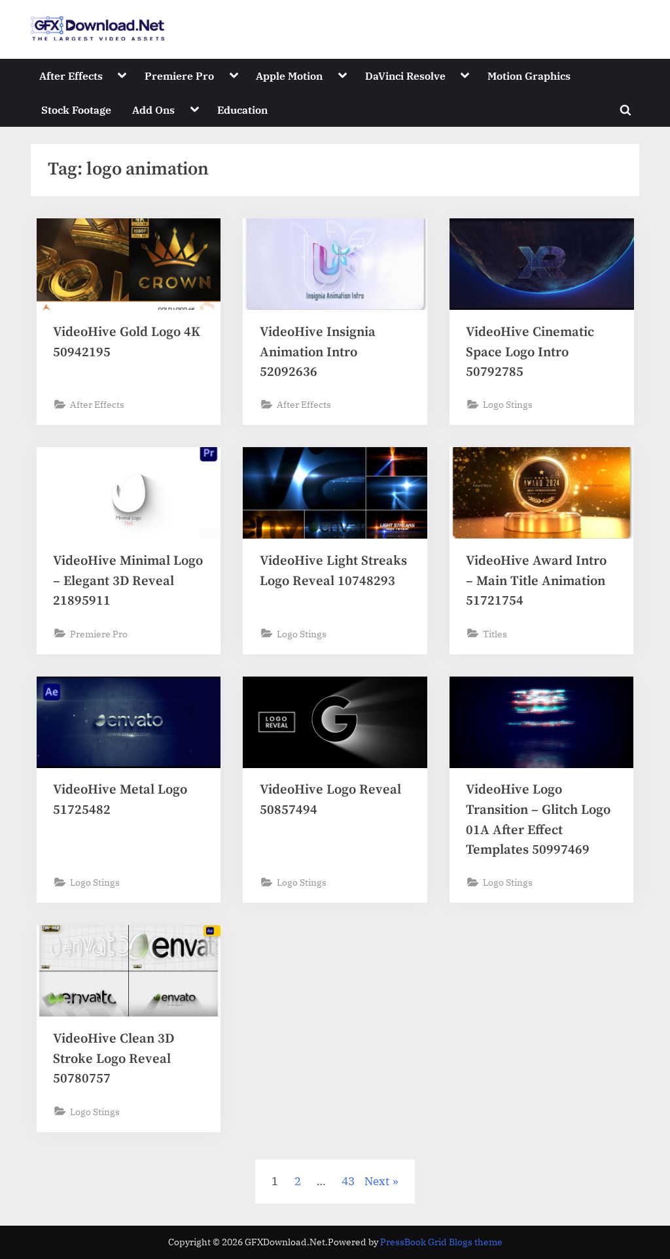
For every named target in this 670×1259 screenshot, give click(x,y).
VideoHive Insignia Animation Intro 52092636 (318, 352)
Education (242, 109)
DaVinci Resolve (405, 75)
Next (376, 1181)
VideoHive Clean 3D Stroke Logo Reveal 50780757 (113, 1058)
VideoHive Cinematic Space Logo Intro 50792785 (530, 352)
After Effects (71, 75)
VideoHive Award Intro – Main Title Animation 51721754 (536, 580)
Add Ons (153, 109)
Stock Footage (76, 109)
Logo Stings (508, 404)
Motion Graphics (529, 75)
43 (348, 1181)
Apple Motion (289, 75)
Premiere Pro (179, 75)
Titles (495, 634)
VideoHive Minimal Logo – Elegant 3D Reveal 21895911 (128, 580)
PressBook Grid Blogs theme (441, 1242)
